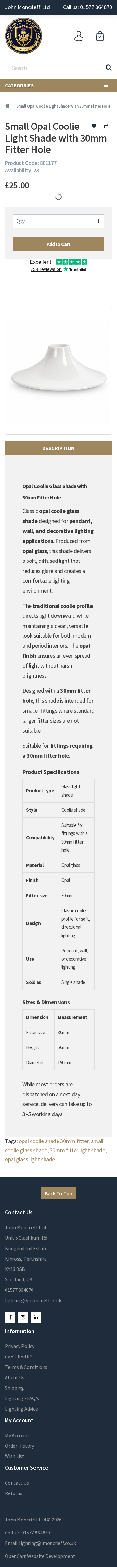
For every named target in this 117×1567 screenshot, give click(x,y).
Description (58, 448)
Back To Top (58, 1193)
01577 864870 (19, 1290)
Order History (19, 1445)
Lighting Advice (21, 1408)
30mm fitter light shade (77, 1150)
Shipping (14, 1388)
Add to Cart (59, 244)
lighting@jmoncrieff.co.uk (33, 1300)
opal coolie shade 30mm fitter (54, 1141)
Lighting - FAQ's (22, 1398)
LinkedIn (36, 1317)
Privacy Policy (19, 1346)
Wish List (14, 1456)
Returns (13, 1493)
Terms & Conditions (26, 1367)
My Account (17, 1435)
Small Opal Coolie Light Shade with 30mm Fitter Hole (63, 106)
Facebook (10, 1317)
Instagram (23, 1317)
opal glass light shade (30, 1159)
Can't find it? (18, 1356)
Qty (20, 220)
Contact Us (17, 1482)
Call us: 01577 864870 (87, 7)
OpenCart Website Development (40, 1556)
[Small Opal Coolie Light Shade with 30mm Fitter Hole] (58, 371)
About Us (14, 1377)
